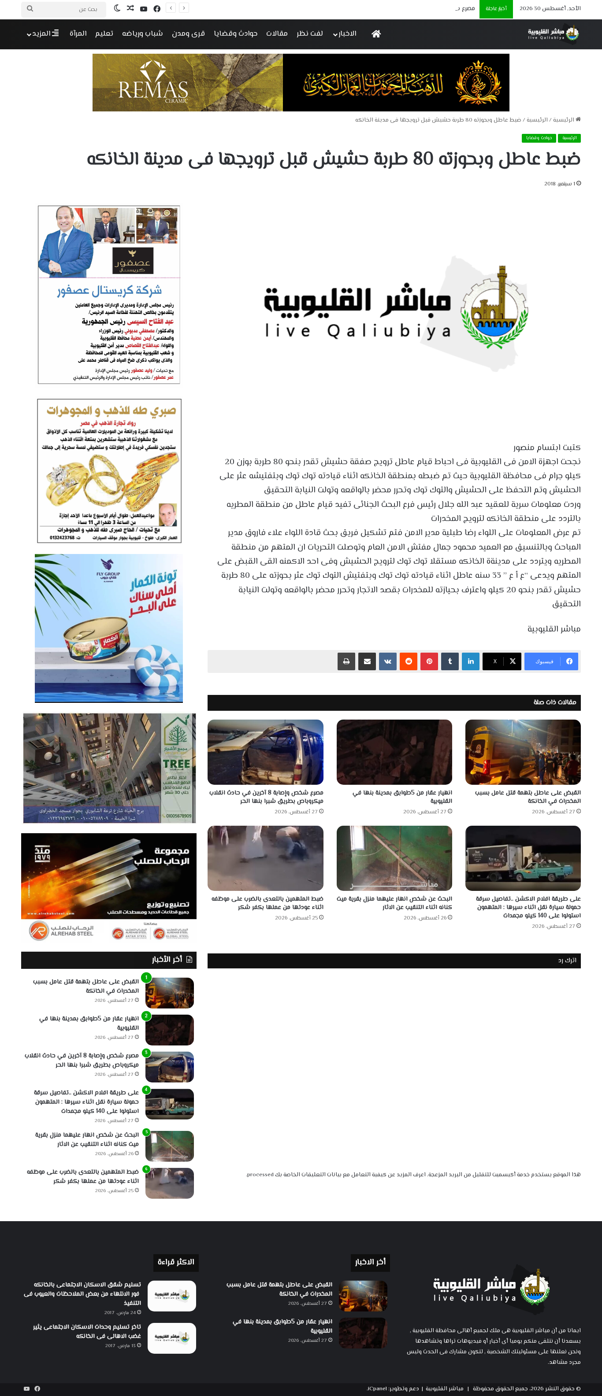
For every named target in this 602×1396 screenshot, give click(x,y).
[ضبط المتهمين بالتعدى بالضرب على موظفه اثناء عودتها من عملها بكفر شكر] (265, 858)
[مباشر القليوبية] (554, 34)
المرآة (78, 34)
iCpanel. (377, 1389)
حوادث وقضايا (235, 34)
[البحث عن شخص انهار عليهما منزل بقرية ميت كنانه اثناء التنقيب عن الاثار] (394, 858)
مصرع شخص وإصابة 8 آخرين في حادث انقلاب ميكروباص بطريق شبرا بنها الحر (375, 9)
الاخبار (347, 34)
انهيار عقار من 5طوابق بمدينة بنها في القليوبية (402, 797)
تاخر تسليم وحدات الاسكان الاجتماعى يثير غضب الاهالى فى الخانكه (87, 1331)
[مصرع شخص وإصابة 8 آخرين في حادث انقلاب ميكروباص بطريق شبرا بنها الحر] (265, 752)
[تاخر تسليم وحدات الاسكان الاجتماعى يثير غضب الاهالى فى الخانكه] (172, 1338)
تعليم (104, 34)
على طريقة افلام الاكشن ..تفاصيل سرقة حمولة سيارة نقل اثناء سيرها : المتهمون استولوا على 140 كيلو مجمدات (528, 907)
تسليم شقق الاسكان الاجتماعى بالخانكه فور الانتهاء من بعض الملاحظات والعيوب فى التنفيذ (82, 1294)
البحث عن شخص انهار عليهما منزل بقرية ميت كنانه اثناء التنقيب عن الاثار (394, 903)
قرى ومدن (188, 34)
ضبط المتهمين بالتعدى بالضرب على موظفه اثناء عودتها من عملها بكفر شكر (267, 903)
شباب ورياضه (142, 34)
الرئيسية (564, 120)
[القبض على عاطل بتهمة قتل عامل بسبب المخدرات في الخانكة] (523, 752)
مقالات (277, 34)
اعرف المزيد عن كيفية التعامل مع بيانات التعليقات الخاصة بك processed (336, 1175)
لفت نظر (310, 34)
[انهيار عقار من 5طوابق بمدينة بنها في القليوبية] (394, 752)
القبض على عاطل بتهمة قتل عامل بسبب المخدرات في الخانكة (528, 797)
